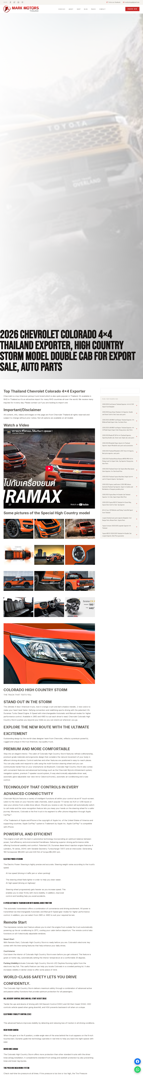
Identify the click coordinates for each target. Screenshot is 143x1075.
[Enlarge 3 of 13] (92, 524)
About (71, 9)
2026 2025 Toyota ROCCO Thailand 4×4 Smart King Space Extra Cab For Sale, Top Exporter (116, 503)
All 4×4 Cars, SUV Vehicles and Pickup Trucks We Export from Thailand (117, 511)
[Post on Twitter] (14, 2)
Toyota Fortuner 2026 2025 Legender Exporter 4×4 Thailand (116, 527)
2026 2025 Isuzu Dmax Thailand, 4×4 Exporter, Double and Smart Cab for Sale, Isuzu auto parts (117, 413)
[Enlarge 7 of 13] (30, 576)
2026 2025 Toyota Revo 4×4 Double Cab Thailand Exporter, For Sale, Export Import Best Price (116, 496)
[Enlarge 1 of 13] (30, 524)
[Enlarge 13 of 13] (92, 629)
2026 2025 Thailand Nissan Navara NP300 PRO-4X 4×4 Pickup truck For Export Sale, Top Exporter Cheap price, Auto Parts (117, 461)
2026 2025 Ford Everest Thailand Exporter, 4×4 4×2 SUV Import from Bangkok (118, 405)
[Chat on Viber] (22, 2)
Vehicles (62, 9)
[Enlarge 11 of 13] (61, 603)
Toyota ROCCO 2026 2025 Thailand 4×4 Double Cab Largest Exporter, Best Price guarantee (116, 534)
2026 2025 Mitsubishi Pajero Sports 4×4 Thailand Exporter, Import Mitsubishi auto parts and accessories (117, 444)
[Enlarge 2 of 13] (61, 524)
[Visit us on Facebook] (137, 1061)
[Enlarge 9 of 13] (92, 576)
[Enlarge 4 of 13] (30, 550)
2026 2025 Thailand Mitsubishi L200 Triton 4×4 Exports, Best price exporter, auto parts (118, 452)
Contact (102, 9)
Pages (93, 9)
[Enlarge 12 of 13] (92, 603)
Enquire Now (132, 9)
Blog (86, 9)
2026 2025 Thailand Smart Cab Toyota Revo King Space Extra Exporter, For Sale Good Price (118, 470)
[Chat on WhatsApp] (18, 2)
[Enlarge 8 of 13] (61, 576)
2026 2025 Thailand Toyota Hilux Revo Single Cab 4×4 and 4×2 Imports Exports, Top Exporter (117, 478)
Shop (79, 9)
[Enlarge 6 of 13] (92, 550)
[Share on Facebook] (10, 2)
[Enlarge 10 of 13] (30, 603)
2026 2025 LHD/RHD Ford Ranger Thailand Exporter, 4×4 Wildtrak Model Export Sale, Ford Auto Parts (118, 421)
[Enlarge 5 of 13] (61, 550)
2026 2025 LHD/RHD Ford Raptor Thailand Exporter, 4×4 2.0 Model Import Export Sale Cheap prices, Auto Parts (118, 429)
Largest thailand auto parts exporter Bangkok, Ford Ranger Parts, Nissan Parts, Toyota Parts (116, 519)
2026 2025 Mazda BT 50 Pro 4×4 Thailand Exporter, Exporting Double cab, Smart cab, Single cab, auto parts (118, 436)
